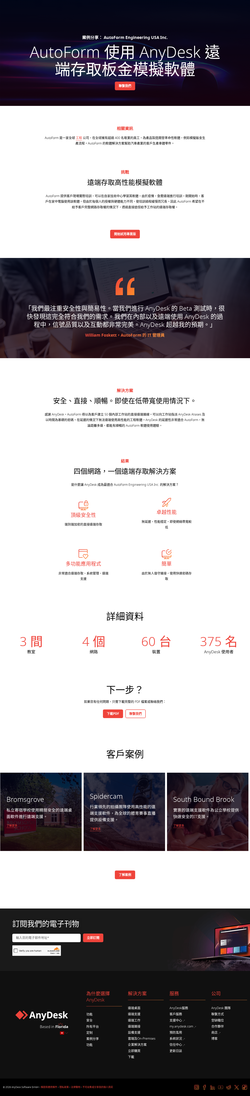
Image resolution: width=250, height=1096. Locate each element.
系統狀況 (176, 1038)
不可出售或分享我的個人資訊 (97, 1087)
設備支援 (134, 1032)
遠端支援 (134, 1014)
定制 (89, 1032)
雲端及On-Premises (141, 1038)
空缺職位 (217, 1020)
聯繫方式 (217, 1014)
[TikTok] (244, 1087)
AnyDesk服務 (179, 1008)
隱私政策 (64, 1087)
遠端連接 (134, 1026)
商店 (214, 1032)
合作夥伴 (217, 1026)
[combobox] (64, 1033)
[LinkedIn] (212, 1087)
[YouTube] (220, 1087)
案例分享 (92, 1039)
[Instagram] (196, 1087)
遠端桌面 (134, 1008)
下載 (131, 1057)
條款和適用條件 (49, 1087)
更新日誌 (176, 1051)
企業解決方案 (137, 1044)
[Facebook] (204, 1087)
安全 (89, 1020)
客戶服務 (176, 1014)
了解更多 (11, 826)
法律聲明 (75, 1087)
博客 (214, 1038)
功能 (89, 1014)
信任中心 (176, 1044)
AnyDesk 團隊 (221, 1008)
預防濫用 (176, 1032)
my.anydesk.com (181, 1026)
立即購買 (134, 1051)
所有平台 (92, 1026)
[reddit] (228, 1087)
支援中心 (176, 1020)
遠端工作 (134, 1020)
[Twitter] (236, 1087)
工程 (79, 138)
